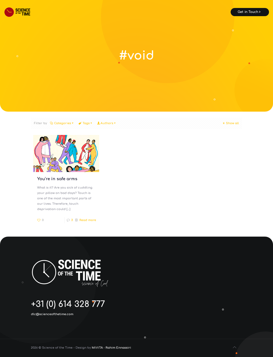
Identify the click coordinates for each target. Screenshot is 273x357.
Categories (62, 123)
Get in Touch (248, 12)
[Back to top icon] (235, 347)
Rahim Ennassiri (118, 347)
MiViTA (97, 347)
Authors (107, 123)
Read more (87, 220)
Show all (232, 123)
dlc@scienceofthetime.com (52, 314)
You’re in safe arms (57, 179)
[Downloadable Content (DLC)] (22, 12)
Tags (86, 123)
